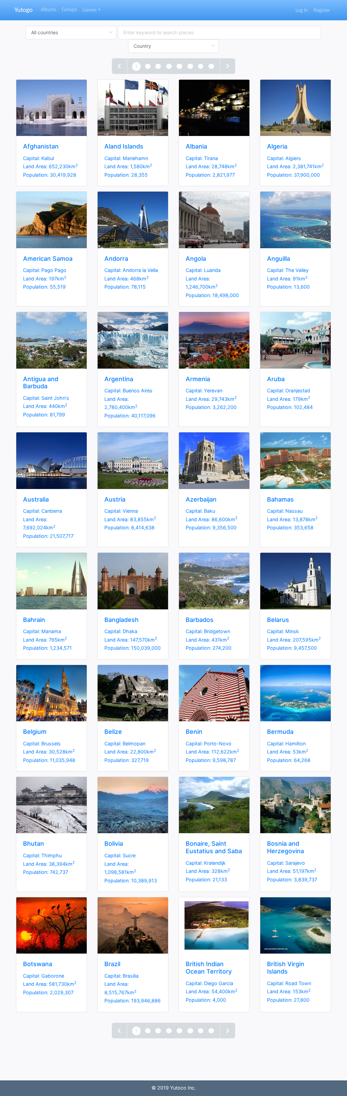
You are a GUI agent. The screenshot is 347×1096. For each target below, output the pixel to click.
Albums (48, 9)
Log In (301, 10)
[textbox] (219, 32)
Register (321, 10)
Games (89, 10)
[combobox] (219, 32)
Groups (69, 9)
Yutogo (23, 10)
